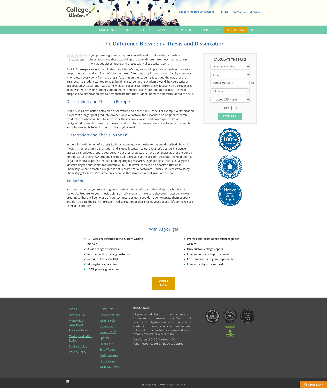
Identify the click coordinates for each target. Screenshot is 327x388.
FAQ (218, 30)
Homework (107, 326)
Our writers (183, 30)
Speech (104, 338)
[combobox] (230, 74)
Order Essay (235, 30)
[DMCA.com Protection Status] (230, 331)
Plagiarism (106, 344)
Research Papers (110, 315)
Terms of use (77, 315)
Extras (73, 309)
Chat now (315, 384)
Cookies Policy (78, 346)
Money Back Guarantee (76, 323)
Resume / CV (108, 332)
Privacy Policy (77, 352)
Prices (128, 30)
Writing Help (108, 320)
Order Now (163, 283)
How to (203, 30)
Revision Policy (78, 330)
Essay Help (106, 309)
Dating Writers (109, 355)
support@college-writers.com (196, 11)
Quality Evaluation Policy (80, 338)
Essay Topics (107, 349)
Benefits (145, 30)
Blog (254, 30)
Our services (108, 30)
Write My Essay (109, 367)
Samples (162, 30)
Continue (230, 116)
